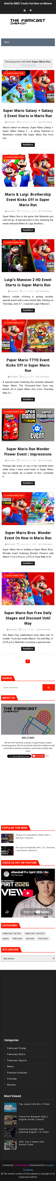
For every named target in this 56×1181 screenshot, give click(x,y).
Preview (17, 939)
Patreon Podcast (17, 1072)
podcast (43, 939)
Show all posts (28, 65)
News (6, 939)
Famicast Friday (16, 1048)
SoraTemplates (21, 1165)
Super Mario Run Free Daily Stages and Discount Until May (28, 618)
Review (30, 939)
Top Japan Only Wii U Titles (34, 1104)
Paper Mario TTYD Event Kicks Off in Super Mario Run (28, 365)
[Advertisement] (28, 53)
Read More (28, 145)
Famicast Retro (12, 933)
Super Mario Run (15, 73)
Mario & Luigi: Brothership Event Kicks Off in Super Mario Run (28, 199)
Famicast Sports (35, 933)
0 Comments (46, 122)
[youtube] (24, 10)
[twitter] (30, 10)
